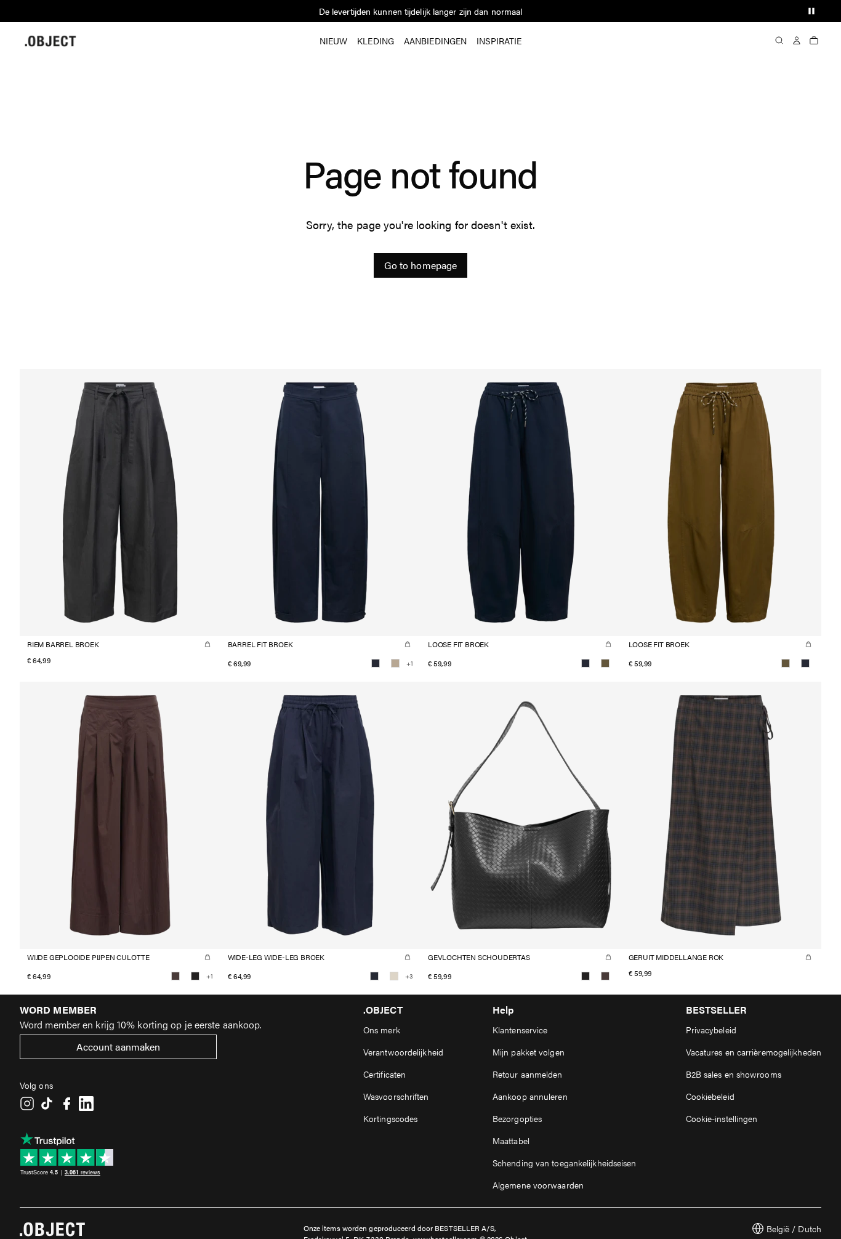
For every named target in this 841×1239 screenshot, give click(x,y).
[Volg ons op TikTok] (46, 1103)
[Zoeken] (779, 40)
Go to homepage (420, 265)
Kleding (375, 40)
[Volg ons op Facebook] (66, 1103)
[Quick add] (207, 644)
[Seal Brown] (175, 976)
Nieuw (334, 40)
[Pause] (811, 11)
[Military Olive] (605, 663)
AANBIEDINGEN (435, 40)
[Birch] (394, 976)
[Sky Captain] (375, 663)
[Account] (796, 40)
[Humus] (395, 663)
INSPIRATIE (499, 40)
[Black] (195, 976)
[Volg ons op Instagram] (27, 1103)
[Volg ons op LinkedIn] (86, 1103)
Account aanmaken (118, 1046)
